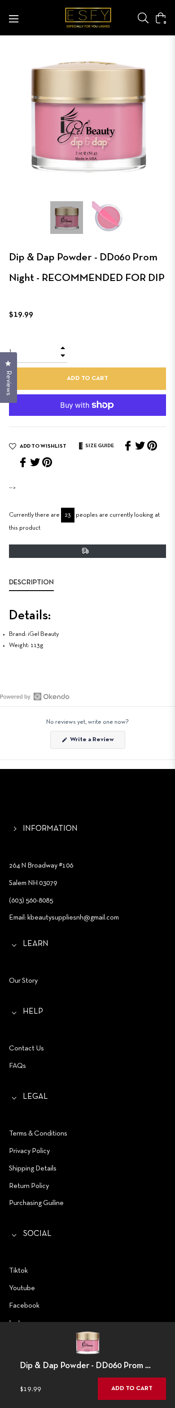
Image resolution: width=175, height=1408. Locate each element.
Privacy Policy (29, 1151)
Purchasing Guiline (36, 1203)
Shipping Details (33, 1169)
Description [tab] (31, 582)
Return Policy (29, 1186)
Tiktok (18, 1271)
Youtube (22, 1288)
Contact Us (26, 1048)
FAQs (17, 1066)
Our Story (23, 981)
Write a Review (97, 742)
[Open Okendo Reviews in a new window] (35, 696)
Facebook (24, 1306)
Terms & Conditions (38, 1134)
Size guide (99, 446)
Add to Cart (132, 1388)
